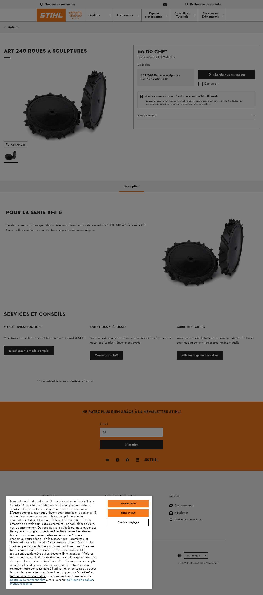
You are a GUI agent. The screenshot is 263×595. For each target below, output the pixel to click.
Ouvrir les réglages (128, 522)
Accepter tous (128, 503)
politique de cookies (79, 580)
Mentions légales (21, 584)
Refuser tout (128, 513)
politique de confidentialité (27, 580)
